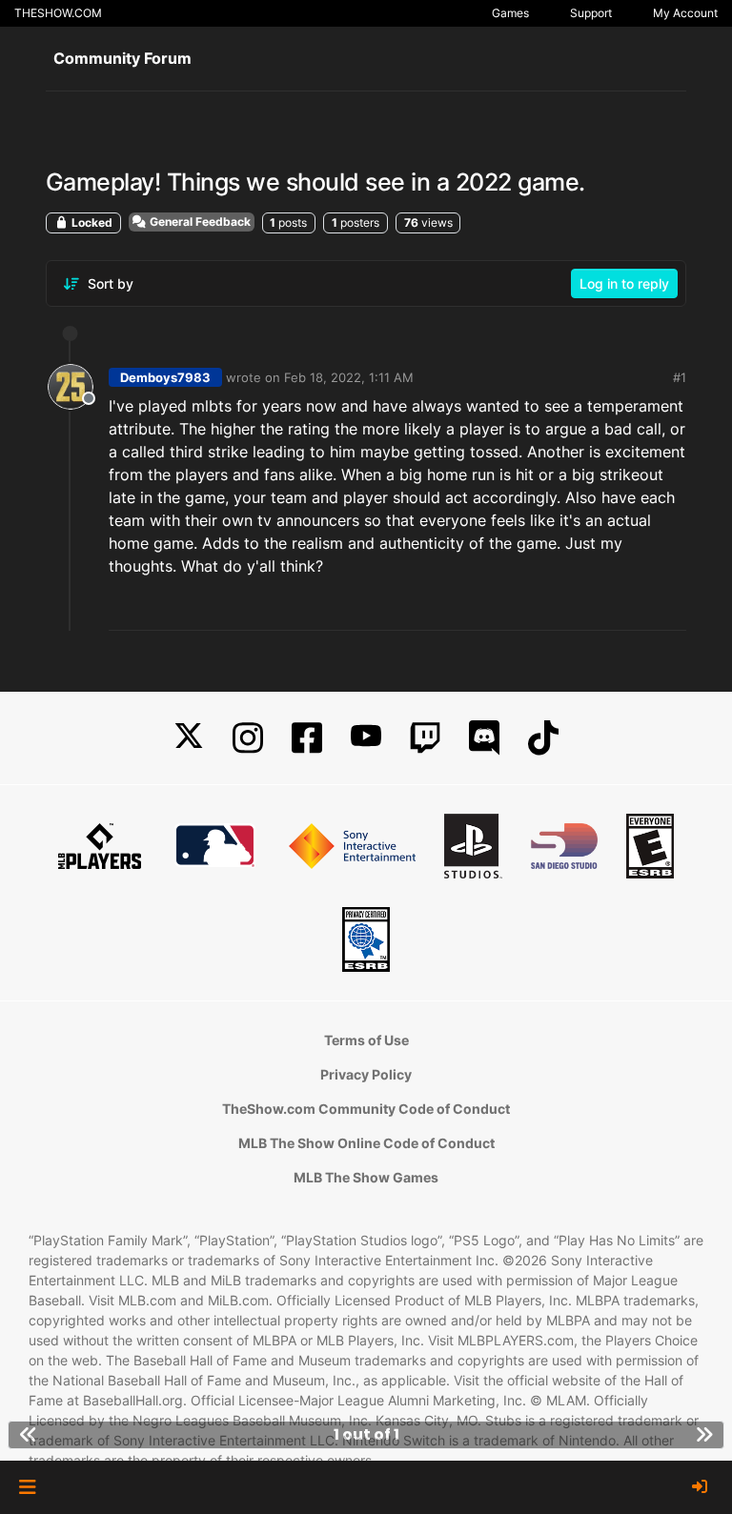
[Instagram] (248, 738)
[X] (188, 738)
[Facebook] (307, 738)
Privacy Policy (366, 1074)
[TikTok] (543, 738)
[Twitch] (425, 738)
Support (591, 13)
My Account (685, 13)
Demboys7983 (165, 377)
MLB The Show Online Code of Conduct (366, 1143)
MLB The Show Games (366, 1177)
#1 (679, 377)
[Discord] (484, 738)
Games (510, 13)
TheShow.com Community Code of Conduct (366, 1108)
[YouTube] (366, 738)
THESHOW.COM (58, 13)
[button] (27, 1487)
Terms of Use (366, 1040)
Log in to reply (624, 283)
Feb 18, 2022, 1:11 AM (349, 377)
